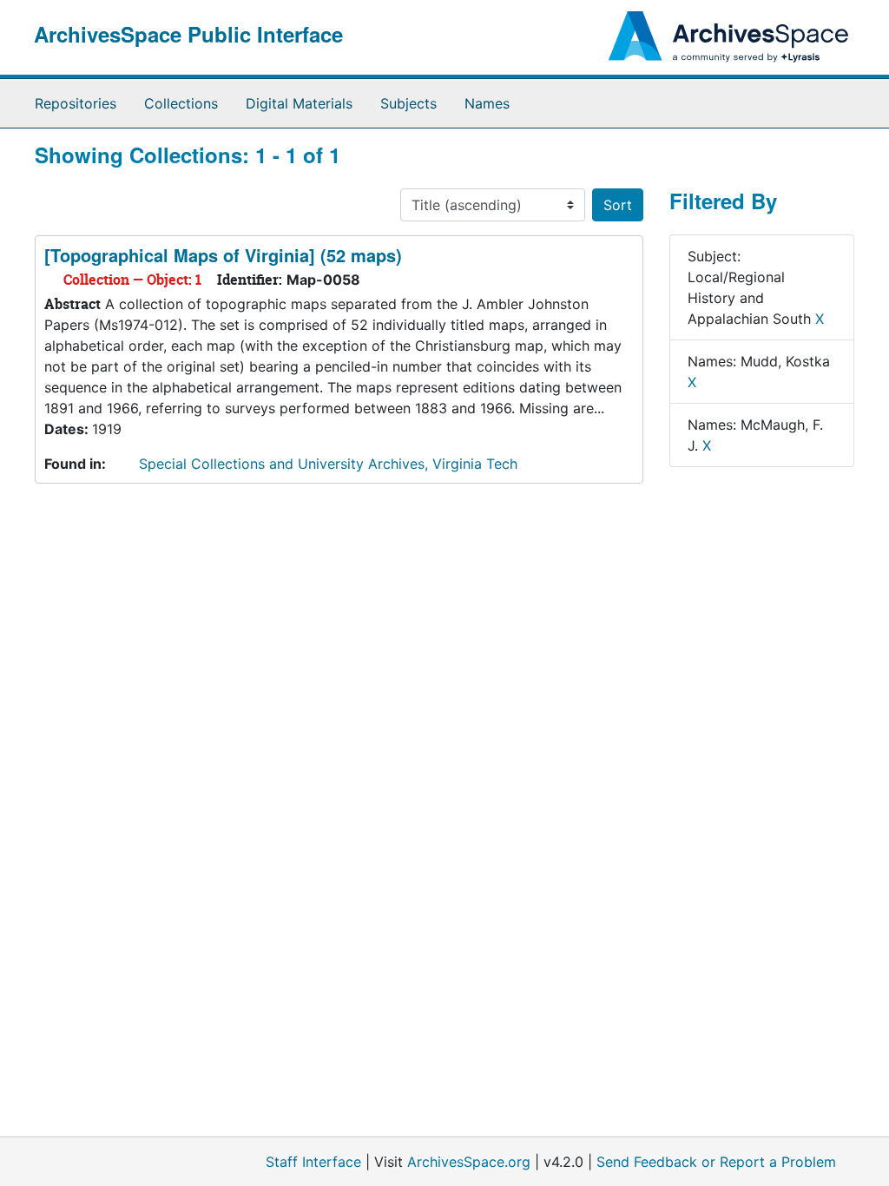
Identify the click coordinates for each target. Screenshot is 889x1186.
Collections (181, 103)
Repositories (75, 103)
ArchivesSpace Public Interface (188, 34)
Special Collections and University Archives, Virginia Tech (328, 463)
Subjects (408, 103)
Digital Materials (299, 103)
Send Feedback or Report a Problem (716, 1161)
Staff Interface (313, 1161)
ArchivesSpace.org (468, 1161)
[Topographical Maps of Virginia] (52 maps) (223, 254)
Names (487, 103)
